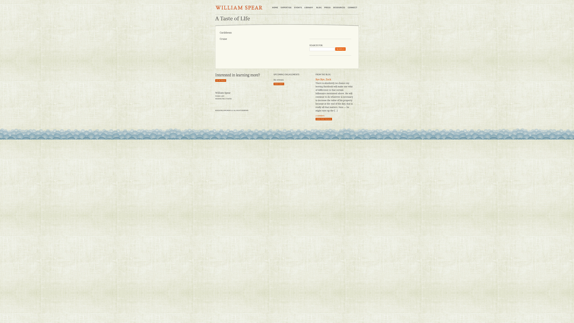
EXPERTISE (286, 8)
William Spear (239, 7)
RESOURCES (339, 8)
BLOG (319, 8)
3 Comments (320, 116)
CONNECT (353, 8)
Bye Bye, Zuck (323, 79)
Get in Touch (220, 80)
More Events (278, 84)
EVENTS (298, 8)
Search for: (316, 45)
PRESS (327, 8)
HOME (275, 8)
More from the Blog (323, 119)
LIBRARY (309, 8)
